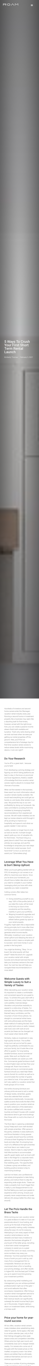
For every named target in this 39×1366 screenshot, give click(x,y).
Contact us (17, 850)
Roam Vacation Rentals (10, 5)
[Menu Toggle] (32, 5)
